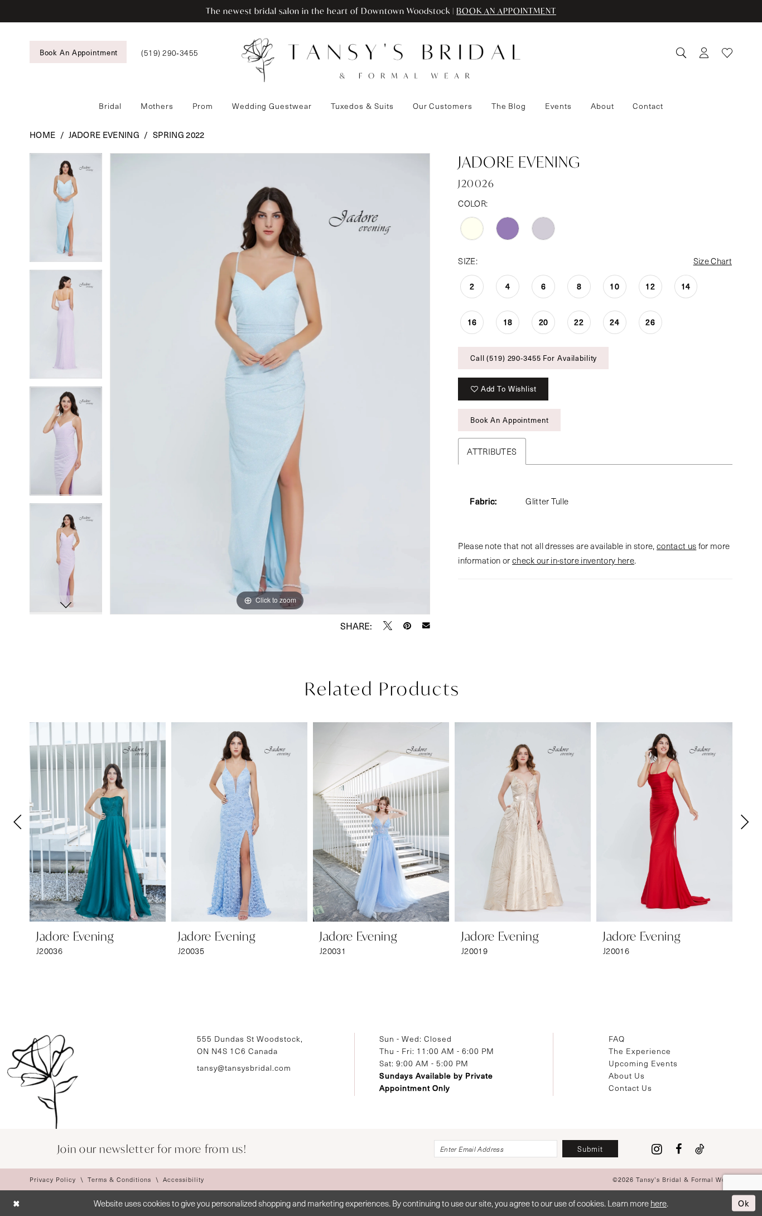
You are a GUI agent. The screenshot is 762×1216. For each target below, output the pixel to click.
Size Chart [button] (712, 260)
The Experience (640, 1051)
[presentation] (98, 822)
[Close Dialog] (16, 1203)
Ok (744, 1202)
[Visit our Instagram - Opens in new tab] (657, 1149)
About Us (627, 1075)
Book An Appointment (509, 419)
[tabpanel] (66, 211)
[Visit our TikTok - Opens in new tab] (700, 1149)
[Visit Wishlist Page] (727, 52)
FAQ (617, 1038)
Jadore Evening (104, 134)
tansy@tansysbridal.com (244, 1067)
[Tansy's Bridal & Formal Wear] (381, 60)
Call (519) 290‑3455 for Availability (533, 357)
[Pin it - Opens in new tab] (407, 625)
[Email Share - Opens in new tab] (426, 626)
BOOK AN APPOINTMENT (506, 11)
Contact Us (630, 1088)
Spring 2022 (179, 134)
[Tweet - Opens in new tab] (387, 625)
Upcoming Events (643, 1063)
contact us (676, 545)
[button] (703, 52)
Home (42, 134)
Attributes (492, 451)
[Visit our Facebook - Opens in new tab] (679, 1149)
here (658, 1203)
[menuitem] (78, 52)
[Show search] (680, 52)
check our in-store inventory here (573, 560)
